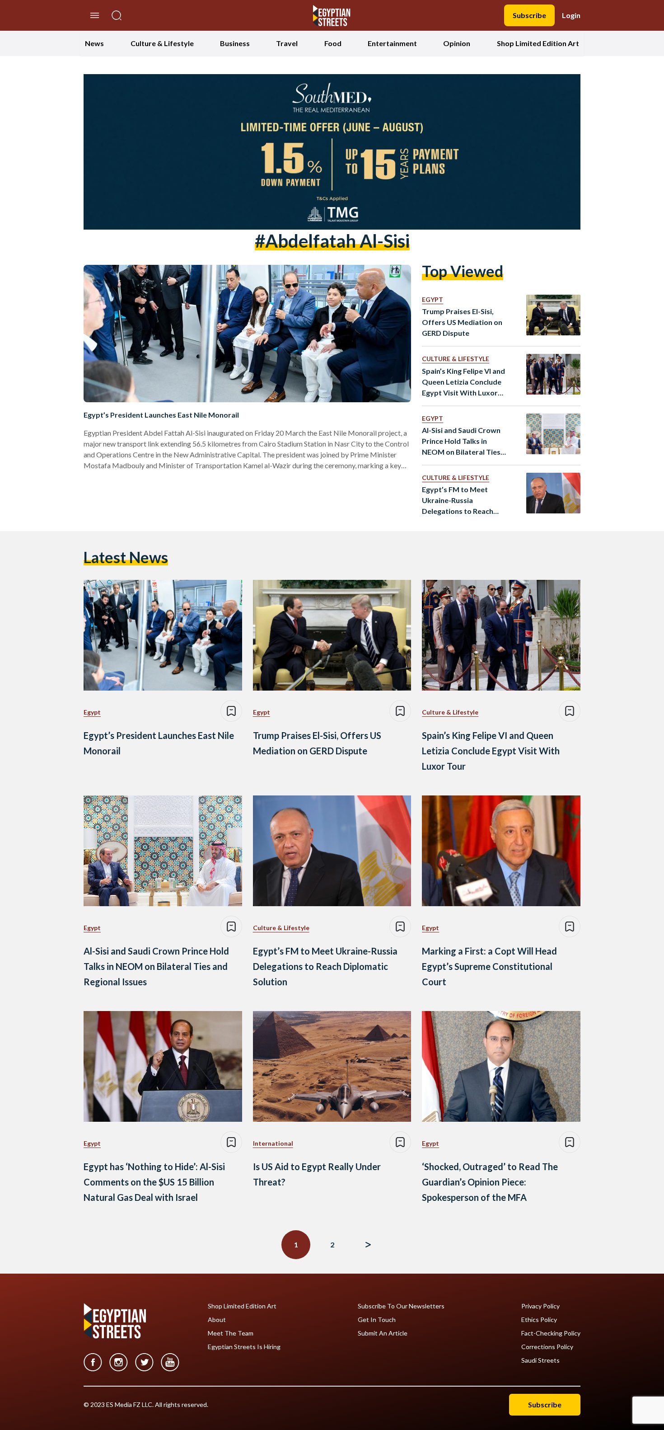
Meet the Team (230, 1333)
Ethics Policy (539, 1319)
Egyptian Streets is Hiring (244, 1346)
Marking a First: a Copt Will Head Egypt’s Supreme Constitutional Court (489, 966)
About (217, 1319)
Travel (287, 43)
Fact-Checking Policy (550, 1333)
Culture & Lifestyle (162, 43)
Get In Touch (377, 1319)
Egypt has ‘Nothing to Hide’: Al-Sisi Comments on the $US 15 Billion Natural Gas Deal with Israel (154, 1182)
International (273, 1143)
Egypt (432, 299)
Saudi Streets (540, 1360)
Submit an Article (382, 1333)
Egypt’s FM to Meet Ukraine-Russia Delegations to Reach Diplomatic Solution (457, 501)
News (94, 43)
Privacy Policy (540, 1306)
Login (571, 15)
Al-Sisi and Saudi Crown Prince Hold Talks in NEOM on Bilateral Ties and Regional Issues (461, 441)
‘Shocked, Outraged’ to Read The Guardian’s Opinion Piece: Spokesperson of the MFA (490, 1182)
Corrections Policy (547, 1346)
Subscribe (529, 15)
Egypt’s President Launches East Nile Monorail (161, 414)
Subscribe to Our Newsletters (401, 1306)
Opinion (456, 43)
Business (235, 43)
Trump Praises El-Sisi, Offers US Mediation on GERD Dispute (462, 322)
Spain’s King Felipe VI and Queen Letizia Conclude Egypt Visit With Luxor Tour (463, 382)
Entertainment (392, 43)
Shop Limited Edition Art (538, 43)
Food (332, 43)
